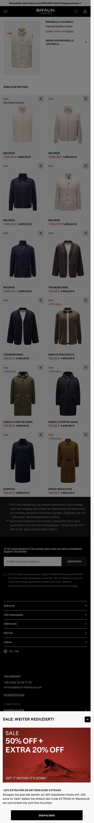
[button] (45, 411)
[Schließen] (87, 719)
